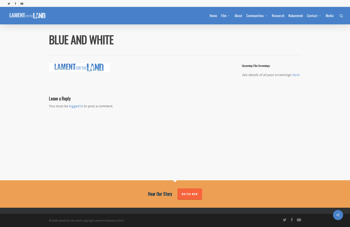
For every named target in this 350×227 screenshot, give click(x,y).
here (295, 75)
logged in (76, 106)
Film (223, 15)
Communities (255, 15)
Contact (312, 15)
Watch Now (190, 194)
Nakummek (295, 15)
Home (213, 15)
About (238, 15)
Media (330, 15)
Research (278, 15)
